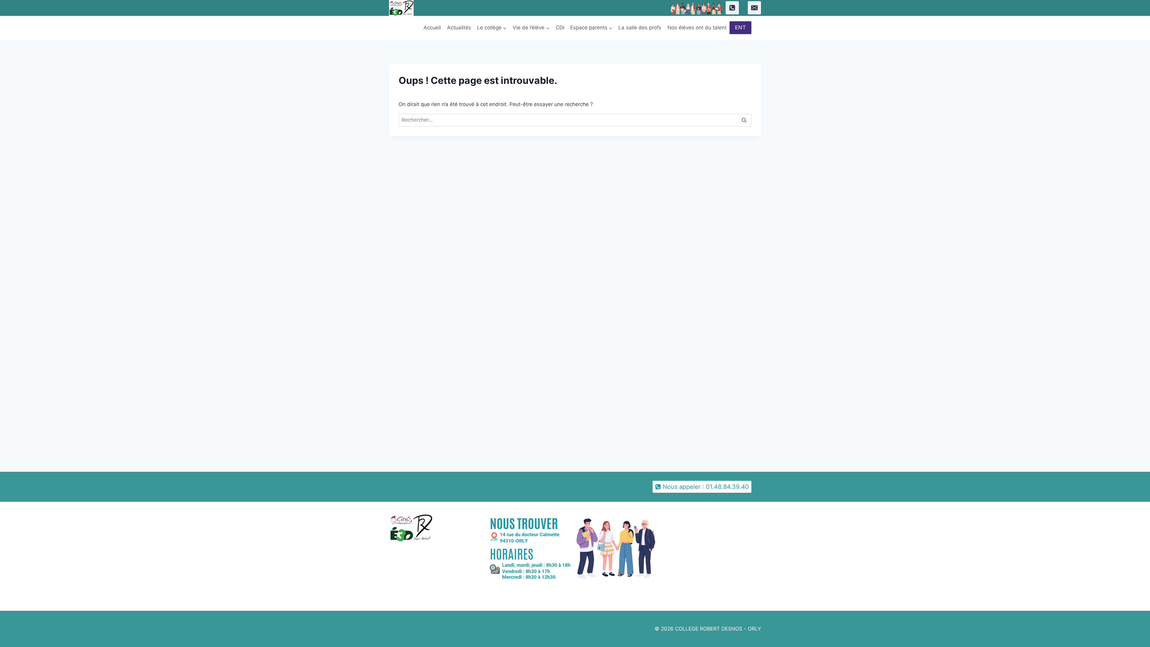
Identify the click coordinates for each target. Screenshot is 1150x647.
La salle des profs (639, 28)
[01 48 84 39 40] (732, 7)
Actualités (459, 28)
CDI (560, 28)
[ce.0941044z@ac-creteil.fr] (754, 7)
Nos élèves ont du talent (697, 28)
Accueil (432, 28)
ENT (740, 27)
